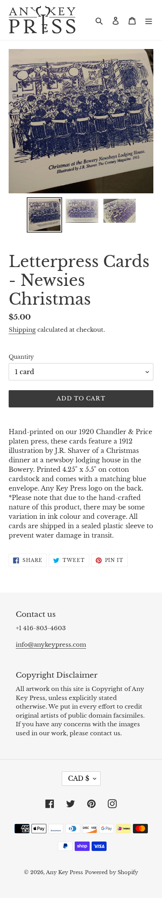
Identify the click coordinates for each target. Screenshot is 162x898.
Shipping (22, 329)
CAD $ (78, 778)
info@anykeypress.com (51, 644)
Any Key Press (64, 872)
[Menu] (148, 20)
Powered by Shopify (111, 872)
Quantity (21, 356)
